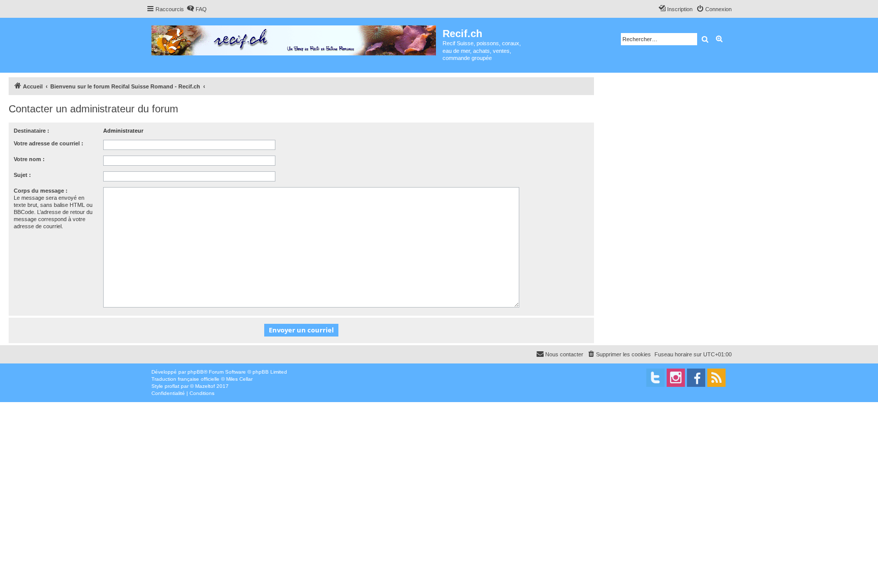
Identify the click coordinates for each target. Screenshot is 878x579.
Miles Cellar (239, 379)
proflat (172, 386)
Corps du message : (41, 191)
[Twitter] (655, 378)
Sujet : (22, 175)
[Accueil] (294, 38)
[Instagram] (676, 378)
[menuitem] (196, 9)
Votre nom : (29, 159)
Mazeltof (205, 386)
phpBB (195, 372)
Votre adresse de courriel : (48, 143)
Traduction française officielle (185, 379)
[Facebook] (696, 378)
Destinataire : (31, 131)
